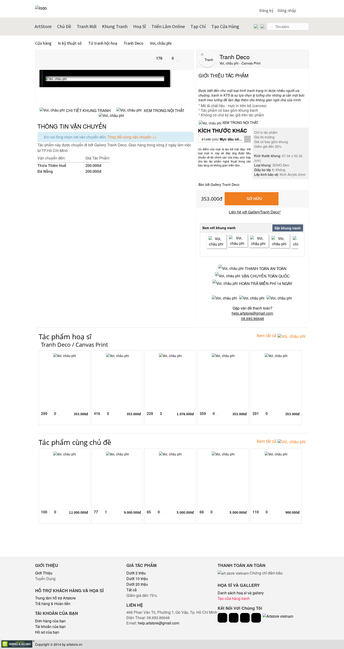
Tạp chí (198, 26)
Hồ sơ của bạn (47, 632)
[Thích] (178, 58)
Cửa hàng (43, 43)
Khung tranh (115, 26)
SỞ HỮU (254, 199)
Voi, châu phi (161, 43)
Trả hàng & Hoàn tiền (52, 603)
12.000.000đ (78, 512)
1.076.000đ (185, 413)
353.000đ (211, 198)
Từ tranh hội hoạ (102, 43)
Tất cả (131, 589)
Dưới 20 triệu (137, 584)
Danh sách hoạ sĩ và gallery (241, 592)
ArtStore (43, 26)
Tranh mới (86, 26)
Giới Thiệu (43, 573)
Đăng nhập (287, 10)
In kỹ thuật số (70, 43)
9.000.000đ (132, 512)
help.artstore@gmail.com (158, 623)
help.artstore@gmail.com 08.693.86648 (252, 315)
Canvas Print (92, 344)
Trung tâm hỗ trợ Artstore (55, 598)
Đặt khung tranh (288, 228)
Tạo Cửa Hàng (225, 26)
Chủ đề (64, 26)
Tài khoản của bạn (50, 626)
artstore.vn (74, 644)
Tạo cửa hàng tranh (234, 598)
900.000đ (292, 512)
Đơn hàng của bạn (50, 621)
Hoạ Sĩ (139, 26)
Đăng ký (266, 10)
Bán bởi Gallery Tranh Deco (218, 184)
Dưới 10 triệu (137, 578)
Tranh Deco (134, 43)
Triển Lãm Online (168, 26)
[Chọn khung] (217, 241)
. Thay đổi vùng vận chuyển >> (131, 137)
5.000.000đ (185, 512)
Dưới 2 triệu (136, 573)
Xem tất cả (267, 335)
